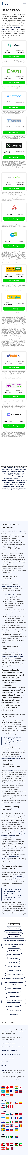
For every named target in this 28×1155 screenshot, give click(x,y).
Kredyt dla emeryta (13, 1006)
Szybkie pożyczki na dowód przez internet (13, 983)
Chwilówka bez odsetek (14, 966)
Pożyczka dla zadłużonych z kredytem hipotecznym (14, 1001)
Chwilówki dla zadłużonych (14, 932)
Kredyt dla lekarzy (13, 936)
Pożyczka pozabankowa (14, 988)
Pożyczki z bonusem (14, 992)
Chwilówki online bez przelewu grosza (14, 945)
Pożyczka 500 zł (13, 958)
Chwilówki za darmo (14, 996)
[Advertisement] (14, 451)
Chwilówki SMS (13, 962)
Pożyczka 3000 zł (14, 1010)
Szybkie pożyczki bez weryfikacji (13, 978)
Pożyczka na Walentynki (14, 974)
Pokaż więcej (14, 1014)
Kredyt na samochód (14, 928)
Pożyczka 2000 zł (14, 970)
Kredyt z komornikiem (13, 954)
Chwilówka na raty (13, 950)
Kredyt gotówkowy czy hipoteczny (14, 940)
